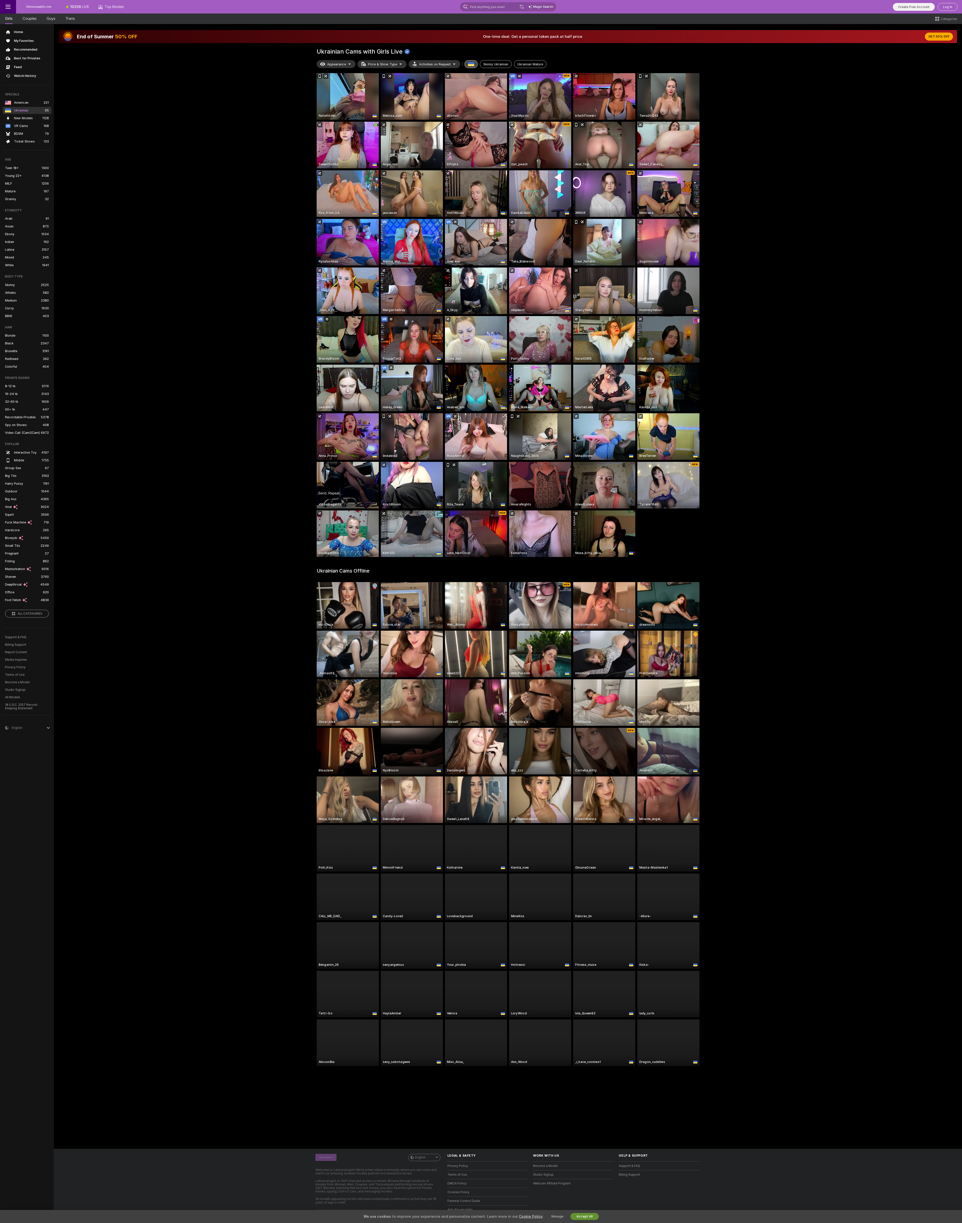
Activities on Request (435, 64)
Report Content (16, 652)
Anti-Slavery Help (460, 1209)
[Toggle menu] (8, 7)
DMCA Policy (456, 1183)
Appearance (336, 64)
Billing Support (15, 644)
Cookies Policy (458, 1192)
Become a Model (17, 682)
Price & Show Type (382, 64)
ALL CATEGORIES (30, 613)
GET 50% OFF (938, 36)
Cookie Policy (530, 1216)
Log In (947, 7)
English (420, 1157)
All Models (12, 697)
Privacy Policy (15, 667)
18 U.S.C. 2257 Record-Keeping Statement (21, 706)
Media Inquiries (16, 659)
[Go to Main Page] (39, 7)
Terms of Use (15, 674)
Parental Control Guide (463, 1201)
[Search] (521, 6)
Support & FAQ (15, 637)
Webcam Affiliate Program (552, 1183)
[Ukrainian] (471, 64)
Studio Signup (15, 690)
